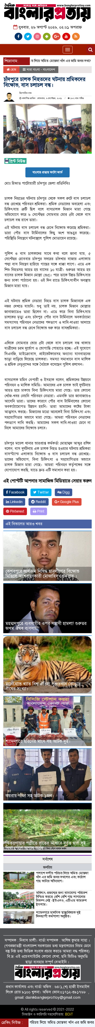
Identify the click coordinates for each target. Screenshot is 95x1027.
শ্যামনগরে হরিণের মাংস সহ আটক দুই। (38, 741)
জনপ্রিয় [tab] (47, 867)
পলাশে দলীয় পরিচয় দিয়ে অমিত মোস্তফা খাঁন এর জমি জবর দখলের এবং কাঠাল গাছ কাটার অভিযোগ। (62, 877)
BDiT (69, 1014)
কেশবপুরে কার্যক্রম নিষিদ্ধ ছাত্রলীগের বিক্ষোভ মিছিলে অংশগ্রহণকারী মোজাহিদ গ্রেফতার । (42, 574)
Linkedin (16, 502)
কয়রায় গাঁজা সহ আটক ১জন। (30, 796)
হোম (13, 70)
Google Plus (69, 502)
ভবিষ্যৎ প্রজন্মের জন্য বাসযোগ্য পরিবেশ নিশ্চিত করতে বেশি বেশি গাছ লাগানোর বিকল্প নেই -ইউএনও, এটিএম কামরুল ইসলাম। (61, 899)
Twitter (42, 492)
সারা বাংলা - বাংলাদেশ (41, 70)
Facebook (16, 492)
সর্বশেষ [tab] (47, 859)
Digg (65, 492)
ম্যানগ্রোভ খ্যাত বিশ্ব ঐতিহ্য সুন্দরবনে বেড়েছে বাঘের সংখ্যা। (43, 686)
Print (40, 511)
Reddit (40, 502)
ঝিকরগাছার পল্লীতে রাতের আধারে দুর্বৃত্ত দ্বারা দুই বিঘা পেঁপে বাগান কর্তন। (46, 845)
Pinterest (16, 511)
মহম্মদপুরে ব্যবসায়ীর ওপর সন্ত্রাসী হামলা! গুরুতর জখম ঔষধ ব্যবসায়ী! (46, 626)
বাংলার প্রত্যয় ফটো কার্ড (47, 172)
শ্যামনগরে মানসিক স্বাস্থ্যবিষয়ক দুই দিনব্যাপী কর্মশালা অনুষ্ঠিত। (58, 914)
